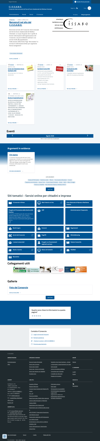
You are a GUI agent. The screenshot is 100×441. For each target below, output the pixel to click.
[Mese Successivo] (87, 135)
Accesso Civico (42, 182)
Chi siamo (75, 14)
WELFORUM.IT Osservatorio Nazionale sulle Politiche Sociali (39, 414)
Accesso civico (32, 374)
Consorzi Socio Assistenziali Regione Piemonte (38, 390)
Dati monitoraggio (12, 435)
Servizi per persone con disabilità (37, 371)
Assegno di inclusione (56, 376)
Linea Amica (32, 429)
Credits (34, 435)
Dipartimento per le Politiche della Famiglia (39, 409)
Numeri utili (10, 403)
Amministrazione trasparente (58, 391)
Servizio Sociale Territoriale (52, 182)
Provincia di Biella (33, 396)
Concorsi (70, 179)
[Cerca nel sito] (88, 8)
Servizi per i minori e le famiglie (36, 369)
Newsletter (75, 386)
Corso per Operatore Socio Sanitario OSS (16, 70)
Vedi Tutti (50, 189)
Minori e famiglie (71, 182)
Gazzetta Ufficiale (33, 384)
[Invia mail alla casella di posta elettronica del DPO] (17, 411)
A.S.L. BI (31, 393)
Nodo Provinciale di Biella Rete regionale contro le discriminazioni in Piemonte (39, 399)
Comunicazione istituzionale (60, 179)
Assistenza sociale (44, 179)
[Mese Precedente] (12, 135)
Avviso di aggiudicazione (15, 98)
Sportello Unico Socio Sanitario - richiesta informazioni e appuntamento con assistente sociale (61, 364)
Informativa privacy (55, 384)
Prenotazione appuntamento (58, 396)
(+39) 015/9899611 (17, 391)
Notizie (74, 362)
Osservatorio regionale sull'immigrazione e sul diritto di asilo (39, 418)
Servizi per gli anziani (34, 364)
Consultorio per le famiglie (57, 371)
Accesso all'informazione (33, 179)
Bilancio (51, 179)
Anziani (60, 182)
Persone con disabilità (39, 184)
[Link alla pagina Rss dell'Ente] (73, 384)
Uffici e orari (10, 400)
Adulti (65, 182)
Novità (24, 14)
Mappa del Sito (47, 435)
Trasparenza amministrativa (31, 182)
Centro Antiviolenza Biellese (58, 369)
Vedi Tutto (50, 297)
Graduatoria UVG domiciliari (72, 70)
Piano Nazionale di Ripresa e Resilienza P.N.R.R (55, 184)
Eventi (74, 374)
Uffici (9, 364)
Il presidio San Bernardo (56, 374)
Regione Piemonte (13, 1)
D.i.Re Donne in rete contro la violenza (38, 422)
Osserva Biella (32, 403)
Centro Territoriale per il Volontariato (38, 426)
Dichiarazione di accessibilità (57, 389)
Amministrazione (14, 14)
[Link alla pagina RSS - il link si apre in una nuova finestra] (77, 8)
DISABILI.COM (32, 424)
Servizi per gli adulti (34, 367)
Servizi (31, 14)
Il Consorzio (40, 14)
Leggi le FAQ (54, 393)
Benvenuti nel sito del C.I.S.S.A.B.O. (20, 23)
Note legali (53, 386)
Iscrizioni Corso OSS (43, 69)
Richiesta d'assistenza (56, 398)
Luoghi (74, 372)
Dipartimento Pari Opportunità (36, 405)
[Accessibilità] (4, 436)
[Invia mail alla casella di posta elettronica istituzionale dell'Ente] (15, 395)
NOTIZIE (13, 20)
